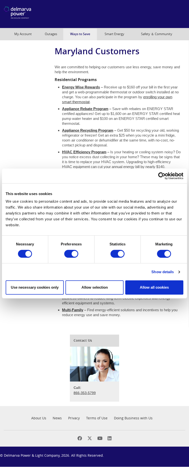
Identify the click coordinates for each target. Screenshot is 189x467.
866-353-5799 (85, 393)
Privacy (74, 418)
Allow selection (94, 287)
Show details (162, 272)
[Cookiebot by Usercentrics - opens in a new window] (161, 176)
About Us (38, 418)
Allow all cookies (154, 287)
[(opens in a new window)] (80, 438)
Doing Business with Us (133, 418)
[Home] (29, 14)
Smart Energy (114, 34)
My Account (23, 34)
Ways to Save (80, 34)
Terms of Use (97, 418)
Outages (51, 34)
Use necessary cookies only (35, 287)
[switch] (71, 254)
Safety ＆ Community (156, 34)
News (57, 418)
